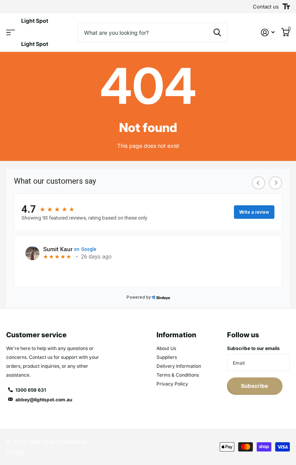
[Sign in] (268, 32)
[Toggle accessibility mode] (286, 7)
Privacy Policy (172, 384)
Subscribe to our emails (253, 348)
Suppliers (166, 357)
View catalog (10, 32)
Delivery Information (178, 366)
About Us (166, 348)
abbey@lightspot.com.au (43, 399)
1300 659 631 (30, 390)
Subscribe (255, 385)
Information (176, 335)
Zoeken (217, 32)
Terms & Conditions (177, 375)
